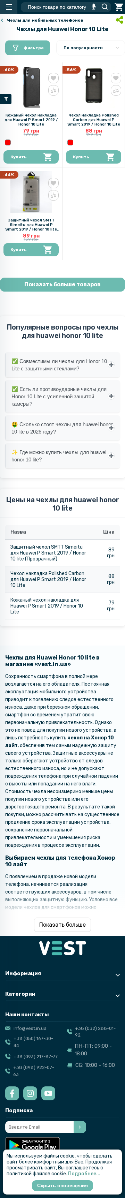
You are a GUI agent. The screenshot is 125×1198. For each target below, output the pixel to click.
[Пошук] (102, 7)
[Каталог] (8, 7)
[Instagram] (30, 1093)
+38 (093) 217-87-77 (36, 1056)
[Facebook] (12, 1093)
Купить (18, 157)
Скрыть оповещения (62, 1185)
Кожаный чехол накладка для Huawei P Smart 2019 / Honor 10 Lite (31, 120)
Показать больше (62, 924)
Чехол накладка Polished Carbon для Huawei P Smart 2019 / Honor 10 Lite (93, 120)
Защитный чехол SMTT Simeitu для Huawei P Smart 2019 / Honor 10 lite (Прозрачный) (31, 227)
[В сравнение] (53, 90)
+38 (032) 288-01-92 (95, 1032)
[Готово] (80, 1127)
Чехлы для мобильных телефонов (45, 20)
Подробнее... (84, 1174)
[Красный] (7, 142)
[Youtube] (48, 1093)
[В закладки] (53, 78)
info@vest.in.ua (30, 1028)
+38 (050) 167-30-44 (33, 1042)
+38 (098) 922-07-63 (33, 1071)
